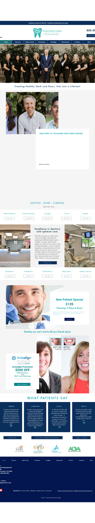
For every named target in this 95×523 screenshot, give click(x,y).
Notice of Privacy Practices (65, 491)
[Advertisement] (47, 10)
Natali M (11, 406)
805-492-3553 (5, 473)
